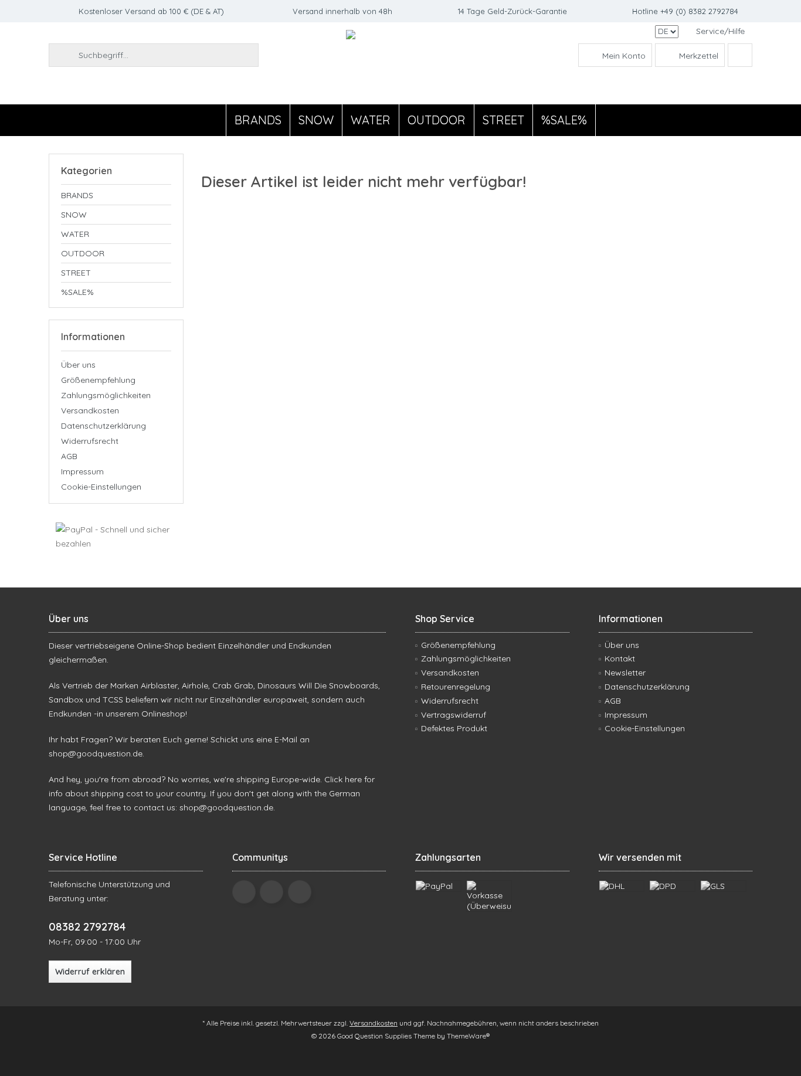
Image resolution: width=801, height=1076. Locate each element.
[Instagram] (299, 892)
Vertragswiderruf (453, 715)
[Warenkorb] (740, 55)
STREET (76, 272)
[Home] (216, 120)
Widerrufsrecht (89, 441)
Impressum (82, 471)
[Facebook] (244, 892)
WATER (75, 234)
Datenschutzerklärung (103, 425)
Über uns (78, 364)
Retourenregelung (455, 686)
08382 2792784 (87, 926)
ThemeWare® (468, 1035)
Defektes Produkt (454, 728)
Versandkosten (90, 410)
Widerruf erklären (90, 971)
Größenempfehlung (98, 380)
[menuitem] (719, 31)
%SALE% (77, 292)
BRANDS (77, 195)
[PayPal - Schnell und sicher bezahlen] (116, 536)
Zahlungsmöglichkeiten (106, 395)
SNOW (74, 214)
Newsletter (625, 672)
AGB (69, 456)
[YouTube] (271, 892)
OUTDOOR (82, 253)
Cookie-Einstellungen (101, 486)
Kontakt (620, 658)
